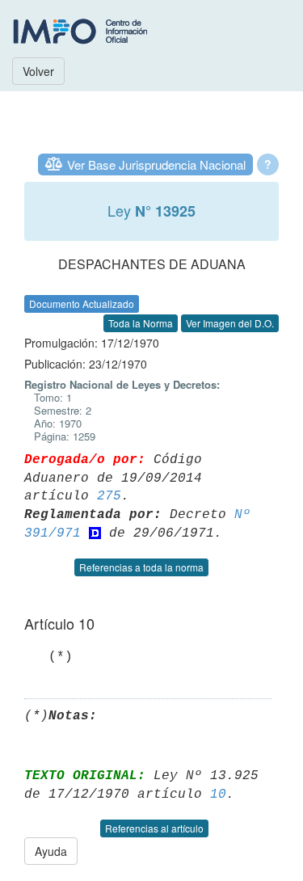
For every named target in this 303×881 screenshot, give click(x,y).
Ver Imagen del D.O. (230, 323)
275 (109, 496)
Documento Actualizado (81, 303)
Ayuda (51, 851)
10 (218, 794)
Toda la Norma (140, 323)
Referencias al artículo (154, 828)
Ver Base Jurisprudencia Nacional (156, 164)
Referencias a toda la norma (141, 567)
